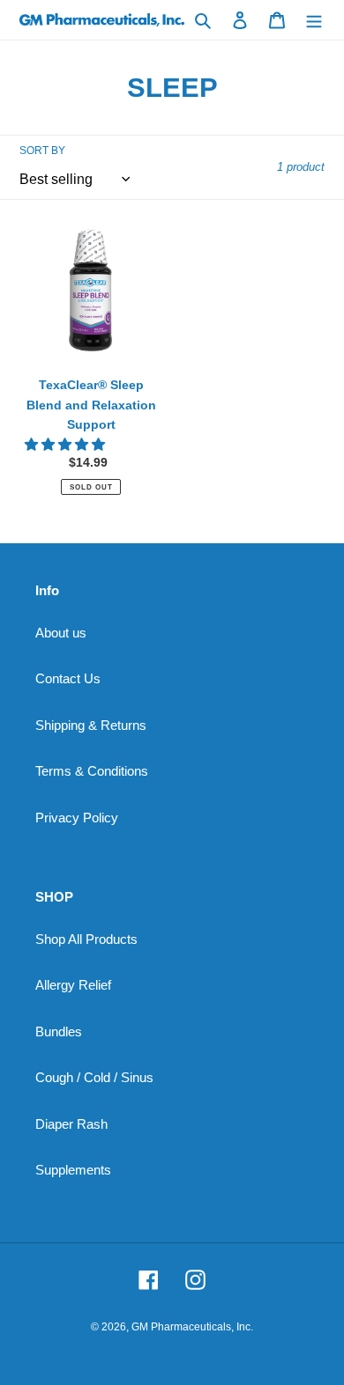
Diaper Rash (71, 1123)
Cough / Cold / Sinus (94, 1077)
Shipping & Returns (90, 725)
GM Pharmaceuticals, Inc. (192, 1327)
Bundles (58, 1031)
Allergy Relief (73, 984)
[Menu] (314, 20)
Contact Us (68, 678)
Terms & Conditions (91, 770)
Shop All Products (86, 939)
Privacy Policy (76, 817)
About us (60, 632)
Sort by (42, 150)
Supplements (73, 1169)
